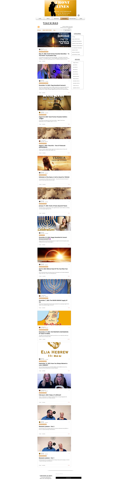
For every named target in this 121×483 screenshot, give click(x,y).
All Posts (39, 30)
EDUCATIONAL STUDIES (42, 143)
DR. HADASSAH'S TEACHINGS (43, 83)
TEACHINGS (51, 23)
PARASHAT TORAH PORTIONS (43, 51)
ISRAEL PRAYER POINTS (47, 30)
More (54, 30)
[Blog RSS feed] (38, 27)
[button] (56, 18)
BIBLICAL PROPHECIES (42, 114)
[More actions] (69, 49)
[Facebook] (79, 15)
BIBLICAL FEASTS (41, 235)
